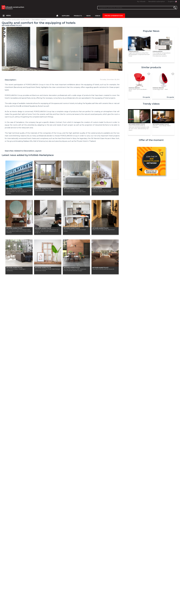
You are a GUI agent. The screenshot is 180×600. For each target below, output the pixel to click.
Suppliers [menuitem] (65, 16)
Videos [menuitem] (97, 16)
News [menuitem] (88, 16)
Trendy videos (151, 103)
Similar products (151, 67)
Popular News (151, 31)
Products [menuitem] (78, 16)
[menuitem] (3, 15)
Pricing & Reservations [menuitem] (114, 16)
